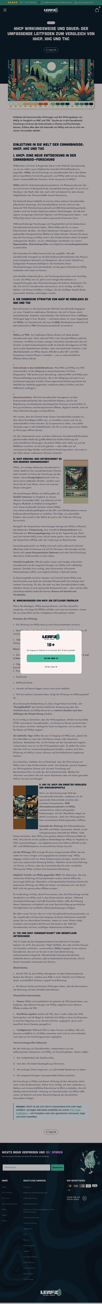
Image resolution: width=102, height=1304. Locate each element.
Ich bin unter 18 (51, 667)
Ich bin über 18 (51, 658)
